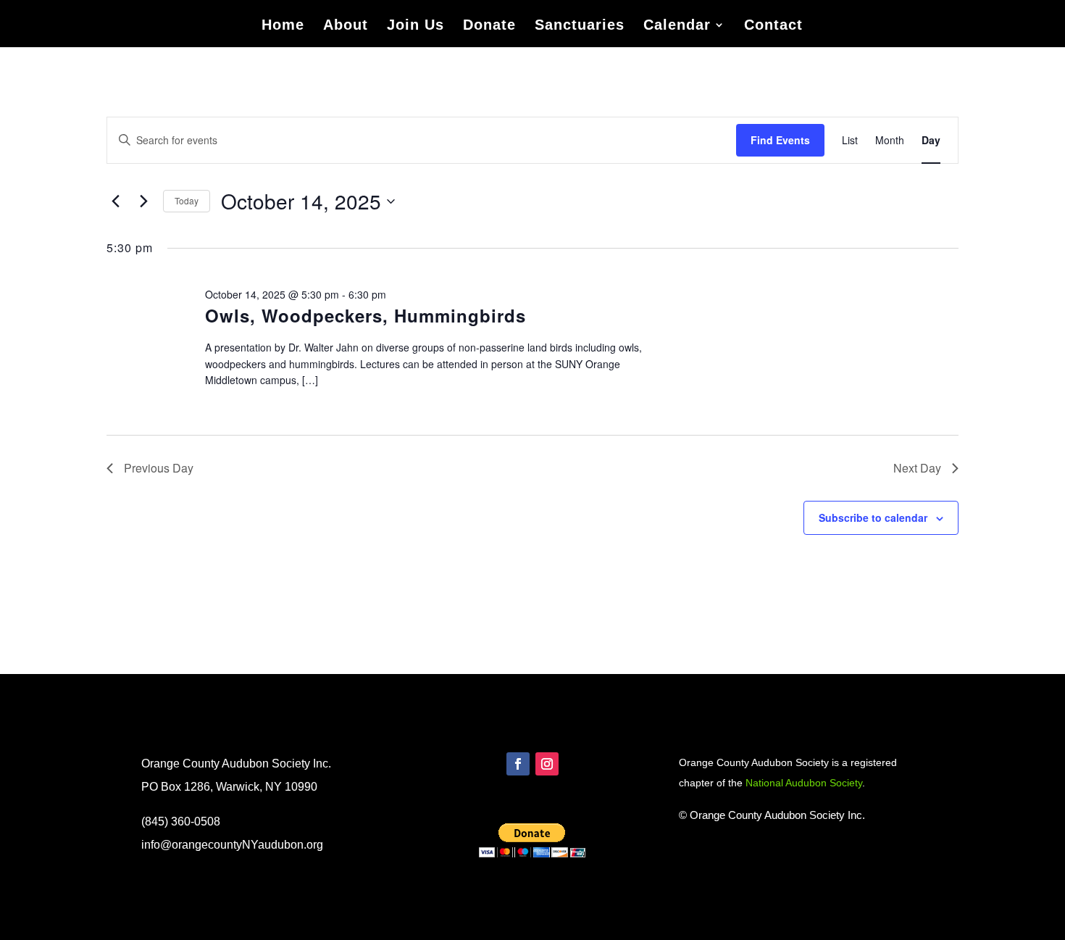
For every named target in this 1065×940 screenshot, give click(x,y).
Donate (489, 26)
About (345, 26)
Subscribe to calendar (873, 517)
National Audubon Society (804, 783)
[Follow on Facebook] (518, 763)
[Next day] (143, 201)
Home (283, 26)
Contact (773, 26)
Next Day (917, 467)
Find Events (780, 140)
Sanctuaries (580, 26)
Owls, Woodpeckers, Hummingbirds (365, 315)
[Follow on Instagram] (547, 763)
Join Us (415, 26)
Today (187, 200)
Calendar (677, 26)
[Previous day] (115, 201)
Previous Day (158, 467)
